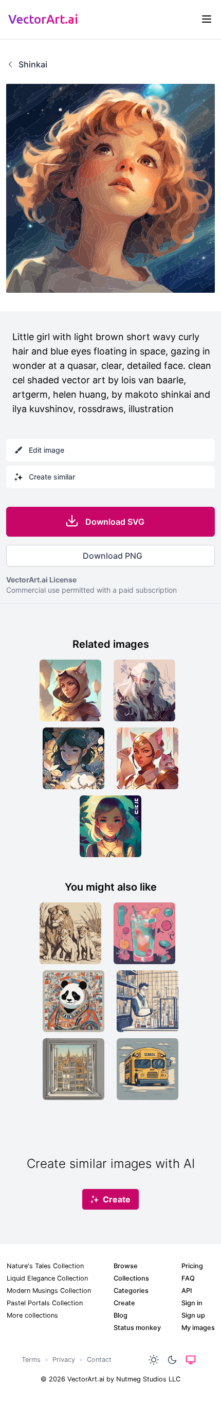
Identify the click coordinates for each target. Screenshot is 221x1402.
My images (198, 1328)
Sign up (193, 1315)
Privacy (63, 1359)
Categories (131, 1290)
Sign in (191, 1303)
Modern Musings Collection (49, 1290)
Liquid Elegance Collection (47, 1278)
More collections (32, 1315)
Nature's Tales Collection (45, 1266)
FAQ (188, 1278)
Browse (126, 1266)
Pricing (192, 1266)
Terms (31, 1359)
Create (124, 1303)
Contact (99, 1359)
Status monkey (137, 1328)
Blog (120, 1315)
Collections (131, 1278)
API (186, 1290)
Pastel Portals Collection (45, 1303)
